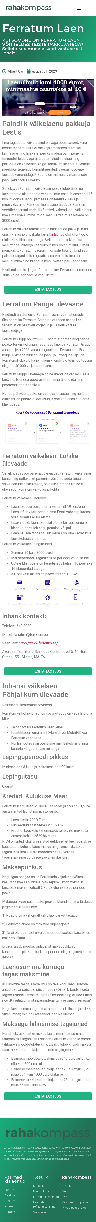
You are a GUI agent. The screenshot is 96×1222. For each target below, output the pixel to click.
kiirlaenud (56, 234)
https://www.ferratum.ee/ (38, 643)
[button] (79, 8)
